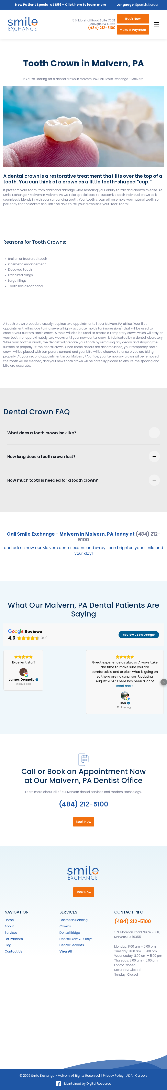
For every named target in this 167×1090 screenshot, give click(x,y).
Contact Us (13, 951)
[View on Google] (23, 672)
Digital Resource (99, 1083)
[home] (23, 24)
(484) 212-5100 (101, 28)
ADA (129, 1075)
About (9, 926)
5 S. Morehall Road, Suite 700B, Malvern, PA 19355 (137, 934)
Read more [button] (125, 685)
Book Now (133, 19)
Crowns (65, 926)
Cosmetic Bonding (73, 920)
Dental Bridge (69, 932)
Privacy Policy (113, 1075)
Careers (141, 1075)
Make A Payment (133, 30)
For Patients (14, 939)
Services (11, 932)
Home (9, 920)
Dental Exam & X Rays (75, 939)
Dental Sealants (71, 945)
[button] (156, 24)
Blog (8, 945)
